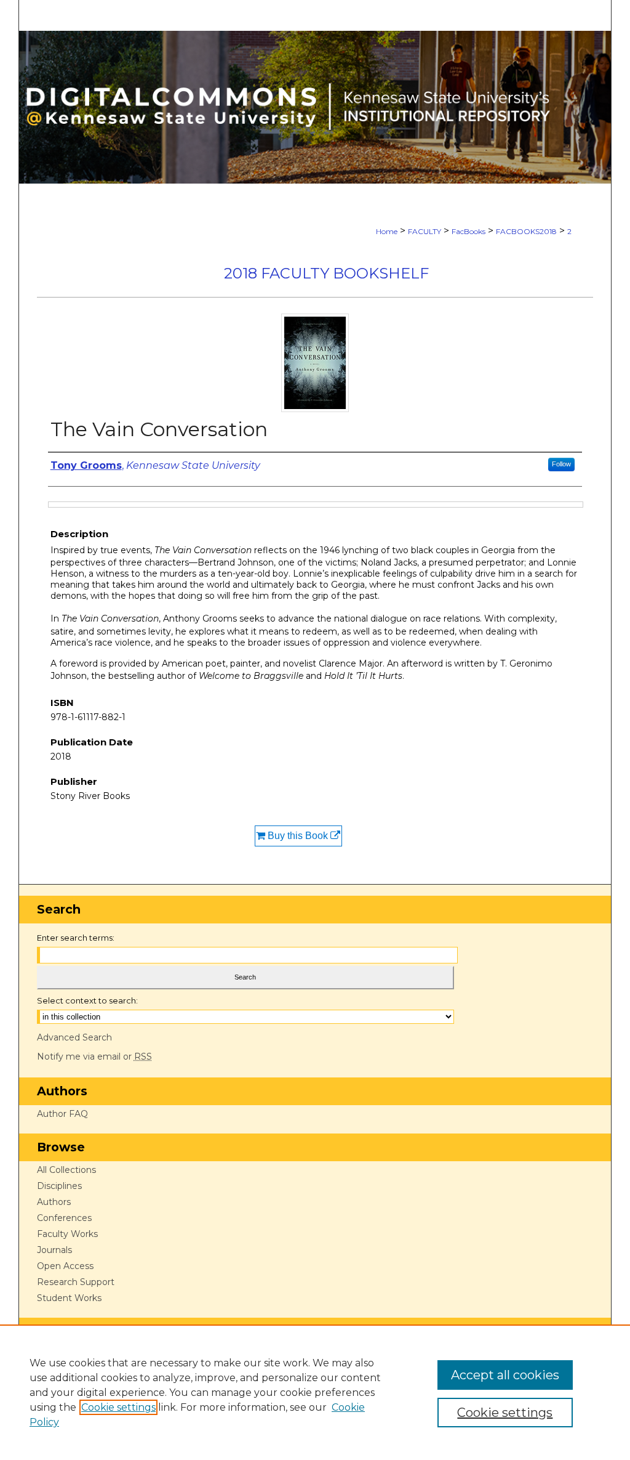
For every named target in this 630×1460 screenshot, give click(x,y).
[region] (315, 1392)
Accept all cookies (505, 1375)
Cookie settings (118, 1407)
